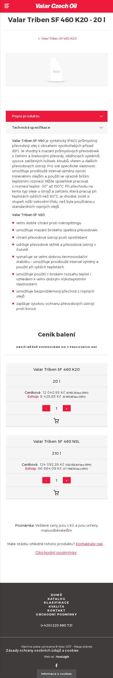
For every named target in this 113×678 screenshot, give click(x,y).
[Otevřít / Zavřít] (6, 6)
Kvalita (57, 606)
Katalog (57, 598)
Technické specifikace (31, 127)
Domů (56, 595)
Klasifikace (56, 602)
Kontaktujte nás (89, 544)
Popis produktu (26, 116)
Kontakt (56, 610)
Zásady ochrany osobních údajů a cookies (42, 650)
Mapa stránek (83, 646)
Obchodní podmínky (55, 552)
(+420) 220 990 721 (57, 625)
